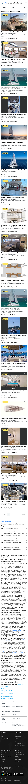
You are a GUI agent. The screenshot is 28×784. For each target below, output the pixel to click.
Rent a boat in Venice (6, 690)
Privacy (3, 782)
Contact (3, 740)
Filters (4, 7)
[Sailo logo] (3, 779)
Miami (2, 754)
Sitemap (12, 782)
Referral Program (19, 746)
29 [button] (19, 514)
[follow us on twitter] (2, 768)
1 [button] (8, 514)
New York (3, 752)
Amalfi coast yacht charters (8, 693)
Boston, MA (17, 756)
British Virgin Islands (6, 756)
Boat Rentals (18, 736)
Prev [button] (5, 514)
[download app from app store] (18, 774)
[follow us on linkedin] (10, 768)
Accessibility (18, 782)
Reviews (17, 741)
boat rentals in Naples (6, 646)
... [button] (15, 514)
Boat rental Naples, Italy (7, 698)
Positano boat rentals (6, 688)
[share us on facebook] (5, 768)
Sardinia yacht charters (7, 695)
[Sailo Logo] (2, 3)
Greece (3, 759)
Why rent (17, 734)
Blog (2, 736)
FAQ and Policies (5, 738)
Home (2, 521)
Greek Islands (18, 759)
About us (3, 734)
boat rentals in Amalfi (17, 652)
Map (13, 7)
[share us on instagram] (7, 768)
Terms (7, 782)
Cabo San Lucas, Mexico (20, 754)
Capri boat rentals (5, 692)
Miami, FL (17, 758)
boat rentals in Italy (16, 630)
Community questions (20, 745)
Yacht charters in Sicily (7, 696)
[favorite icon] (24, 15)
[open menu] (27, 2)
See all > (3, 761)
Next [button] (23, 514)
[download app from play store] (6, 774)
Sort (23, 7)
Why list (16, 738)
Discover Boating (19, 743)
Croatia (3, 758)
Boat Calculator (18, 740)
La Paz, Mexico (18, 752)
